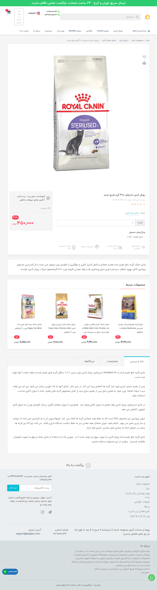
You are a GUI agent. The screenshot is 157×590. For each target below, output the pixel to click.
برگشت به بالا (75, 465)
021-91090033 (60, 534)
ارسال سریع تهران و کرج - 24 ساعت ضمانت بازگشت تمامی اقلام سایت (78, 3)
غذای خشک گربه (132, 213)
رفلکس (89, 31)
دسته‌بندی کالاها (140, 31)
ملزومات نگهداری (142, 501)
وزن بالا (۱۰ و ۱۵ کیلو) (140, 516)
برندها (147, 506)
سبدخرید (48, 31)
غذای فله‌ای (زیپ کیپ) (139, 511)
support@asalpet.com (28, 534)
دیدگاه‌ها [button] (89, 361)
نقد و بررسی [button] (137, 361)
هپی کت (60, 31)
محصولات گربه (143, 484)
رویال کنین (118, 31)
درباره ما (36, 31)
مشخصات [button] (112, 361)
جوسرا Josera (103, 31)
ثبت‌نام (13, 487)
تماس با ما (24, 31)
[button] (10, 12)
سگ (148, 488)
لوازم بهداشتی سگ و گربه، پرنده (138, 495)
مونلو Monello (75, 31)
